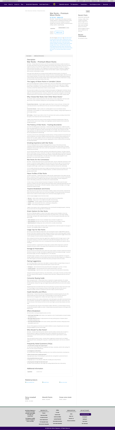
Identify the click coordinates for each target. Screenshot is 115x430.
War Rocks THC (53, 49)
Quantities (52, 28)
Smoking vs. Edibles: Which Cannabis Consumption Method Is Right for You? (83, 20)
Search (88, 11)
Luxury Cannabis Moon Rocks (55, 42)
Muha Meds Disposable (57, 423)
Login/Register (84, 414)
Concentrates (84, 4)
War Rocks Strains (68, 47)
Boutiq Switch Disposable (44, 424)
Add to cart (59, 32)
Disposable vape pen (64, 4)
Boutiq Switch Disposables (32, 4)
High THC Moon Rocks (57, 40)
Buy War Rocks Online (57, 39)
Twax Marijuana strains (95, 4)
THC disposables (74, 4)
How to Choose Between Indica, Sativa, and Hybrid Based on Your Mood (83, 25)
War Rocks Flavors (60, 46)
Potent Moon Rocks (66, 42)
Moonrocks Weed (44, 415)
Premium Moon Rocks (67, 43)
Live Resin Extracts (44, 417)
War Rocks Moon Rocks (60, 47)
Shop (22, 4)
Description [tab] (28, 55)
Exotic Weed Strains (43, 4)
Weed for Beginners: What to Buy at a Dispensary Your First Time (83, 30)
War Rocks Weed (59, 49)
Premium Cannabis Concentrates (56, 43)
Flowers (43, 413)
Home (5, 4)
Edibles (57, 410)
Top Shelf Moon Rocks (63, 44)
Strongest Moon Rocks (54, 44)
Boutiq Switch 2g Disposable (83, 17)
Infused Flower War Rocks (67, 40)
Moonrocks (105, 4)
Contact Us (16, 4)
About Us (10, 4)
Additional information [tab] (39, 55)
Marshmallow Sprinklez (57, 421)
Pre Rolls (57, 412)
